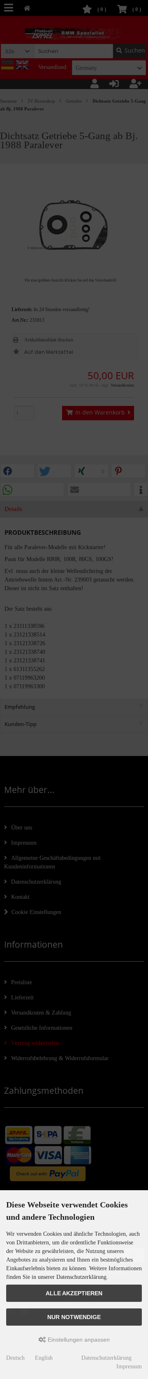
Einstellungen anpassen (78, 1339)
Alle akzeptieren (74, 1293)
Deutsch (15, 1358)
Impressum (129, 1366)
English (44, 1358)
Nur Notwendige (74, 1317)
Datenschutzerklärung (106, 1358)
